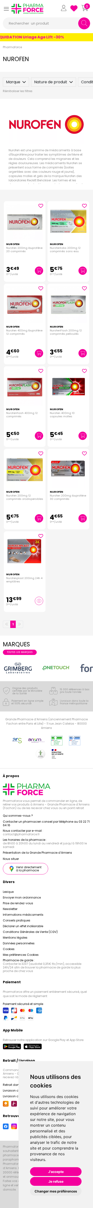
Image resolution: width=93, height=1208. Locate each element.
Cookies (9, 949)
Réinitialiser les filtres (17, 91)
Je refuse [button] (55, 1181)
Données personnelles (19, 943)
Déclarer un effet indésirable (23, 926)
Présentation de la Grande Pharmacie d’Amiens (37, 853)
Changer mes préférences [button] (56, 1191)
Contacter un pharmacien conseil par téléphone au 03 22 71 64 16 (46, 823)
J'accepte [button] (56, 1172)
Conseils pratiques (16, 920)
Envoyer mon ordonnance (22, 897)
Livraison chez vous (17, 1090)
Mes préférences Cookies (21, 955)
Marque (13, 82)
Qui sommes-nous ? (18, 816)
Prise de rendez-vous (18, 903)
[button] (6, 9)
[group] (18, 668)
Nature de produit (50, 82)
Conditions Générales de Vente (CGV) (30, 932)
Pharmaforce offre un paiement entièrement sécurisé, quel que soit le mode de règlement (45, 994)
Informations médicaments (23, 914)
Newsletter (10, 909)
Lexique (8, 892)
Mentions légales (15, 937)
